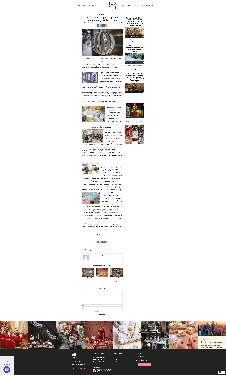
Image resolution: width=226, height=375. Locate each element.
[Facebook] (98, 25)
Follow (142, 121)
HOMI (92, 59)
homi (102, 234)
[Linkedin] (81, 368)
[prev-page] (101, 283)
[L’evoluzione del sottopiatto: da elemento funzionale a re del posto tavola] (134, 58)
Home (100, 12)
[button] (153, 5)
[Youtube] (84, 368)
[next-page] (103, 283)
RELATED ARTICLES (97, 265)
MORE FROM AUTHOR (106, 265)
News (103, 12)
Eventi (106, 12)
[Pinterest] (103, 25)
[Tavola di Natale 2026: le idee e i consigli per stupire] (88, 272)
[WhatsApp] (106, 25)
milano (105, 234)
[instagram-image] (128, 128)
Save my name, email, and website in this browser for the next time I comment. (103, 311)
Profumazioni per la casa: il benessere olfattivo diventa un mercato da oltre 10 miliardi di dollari (102, 279)
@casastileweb (133, 121)
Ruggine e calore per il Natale (98, 359)
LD (131, 36)
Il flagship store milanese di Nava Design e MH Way (91, 250)
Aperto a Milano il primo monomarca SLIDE (114, 249)
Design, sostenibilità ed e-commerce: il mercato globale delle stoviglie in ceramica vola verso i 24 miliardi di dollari (135, 21)
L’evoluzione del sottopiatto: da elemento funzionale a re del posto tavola (135, 48)
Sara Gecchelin (85, 22)
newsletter (6, 364)
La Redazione (140, 353)
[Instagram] (77, 368)
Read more (134, 41)
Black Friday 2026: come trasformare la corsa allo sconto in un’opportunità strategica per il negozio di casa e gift (135, 77)
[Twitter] (101, 25)
